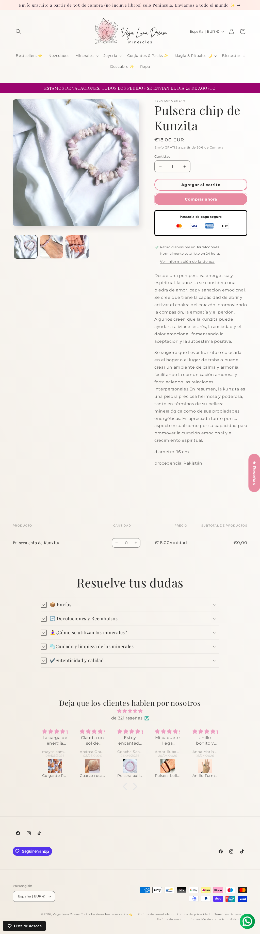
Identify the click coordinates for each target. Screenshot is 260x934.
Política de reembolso (155, 914)
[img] (130, 711)
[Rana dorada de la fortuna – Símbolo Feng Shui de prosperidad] (205, 766)
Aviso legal (238, 919)
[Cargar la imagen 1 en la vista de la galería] (25, 247)
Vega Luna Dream (66, 914)
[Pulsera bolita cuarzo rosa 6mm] (92, 766)
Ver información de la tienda (187, 261)
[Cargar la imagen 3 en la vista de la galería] (77, 247)
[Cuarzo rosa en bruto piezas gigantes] (55, 766)
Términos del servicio (231, 914)
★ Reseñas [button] (254, 473)
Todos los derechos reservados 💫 (107, 914)
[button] (18, 31)
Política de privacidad (192, 914)
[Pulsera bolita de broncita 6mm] (130, 766)
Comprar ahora (201, 199)
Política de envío (170, 919)
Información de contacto (206, 919)
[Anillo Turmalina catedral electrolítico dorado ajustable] (168, 766)
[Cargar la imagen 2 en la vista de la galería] (51, 247)
